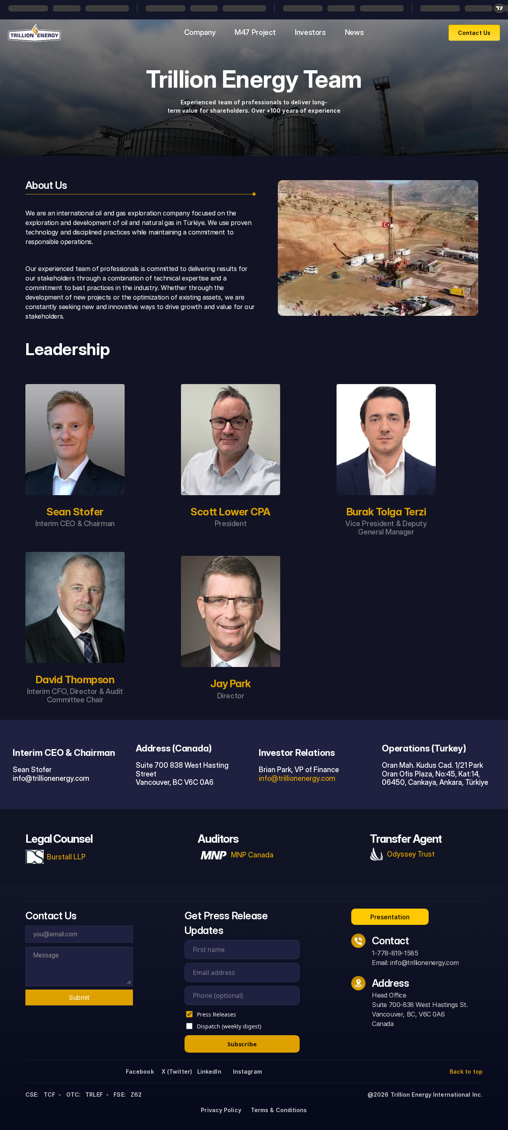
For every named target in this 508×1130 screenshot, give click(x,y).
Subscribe (242, 1044)
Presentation (390, 917)
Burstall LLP (66, 857)
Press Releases (216, 1014)
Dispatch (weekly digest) (229, 1026)
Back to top (466, 1071)
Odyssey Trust (411, 854)
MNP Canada (252, 855)
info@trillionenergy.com (297, 778)
